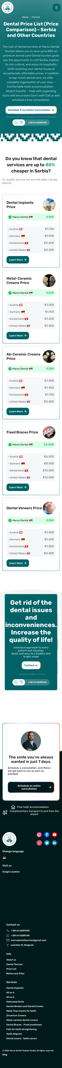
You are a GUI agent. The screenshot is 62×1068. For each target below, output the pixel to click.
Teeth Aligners (14, 1034)
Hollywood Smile (15, 1001)
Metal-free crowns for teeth (21, 1011)
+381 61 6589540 (37, 122)
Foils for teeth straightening (21, 1029)
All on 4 (10, 992)
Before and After (15, 973)
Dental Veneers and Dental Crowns (24, 1006)
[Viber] (21, 123)
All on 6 (10, 997)
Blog (4, 1054)
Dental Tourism (14, 964)
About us (11, 959)
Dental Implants (15, 988)
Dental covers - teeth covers (21, 1038)
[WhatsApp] (16, 123)
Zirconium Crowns (16, 1015)
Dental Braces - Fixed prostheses (24, 1024)
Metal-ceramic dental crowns (22, 1020)
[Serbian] (4, 858)
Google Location (11, 871)
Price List (11, 969)
